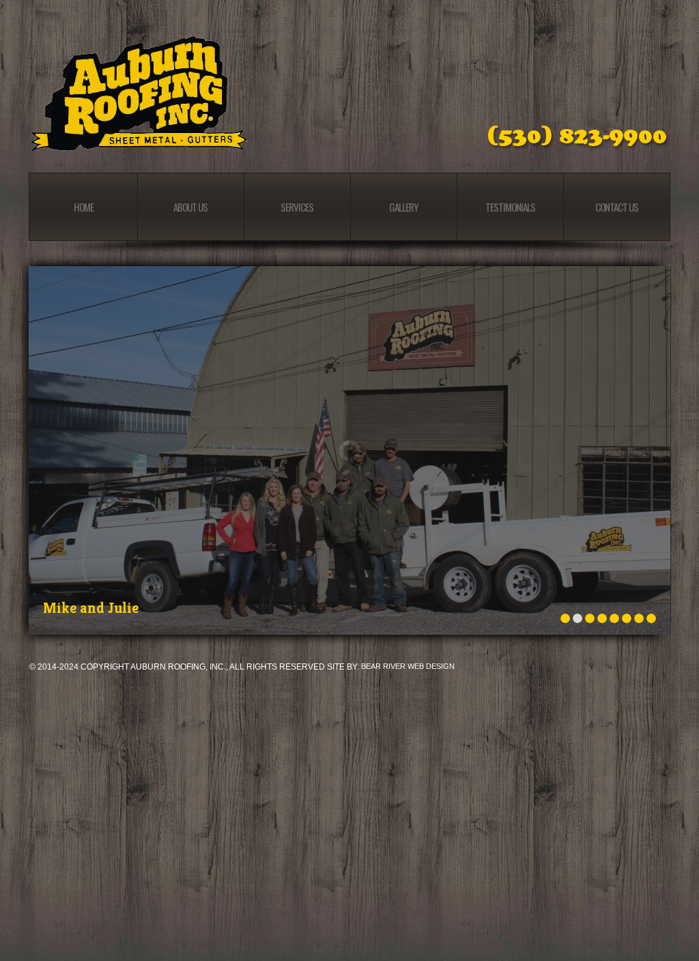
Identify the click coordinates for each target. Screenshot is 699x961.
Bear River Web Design (408, 666)
